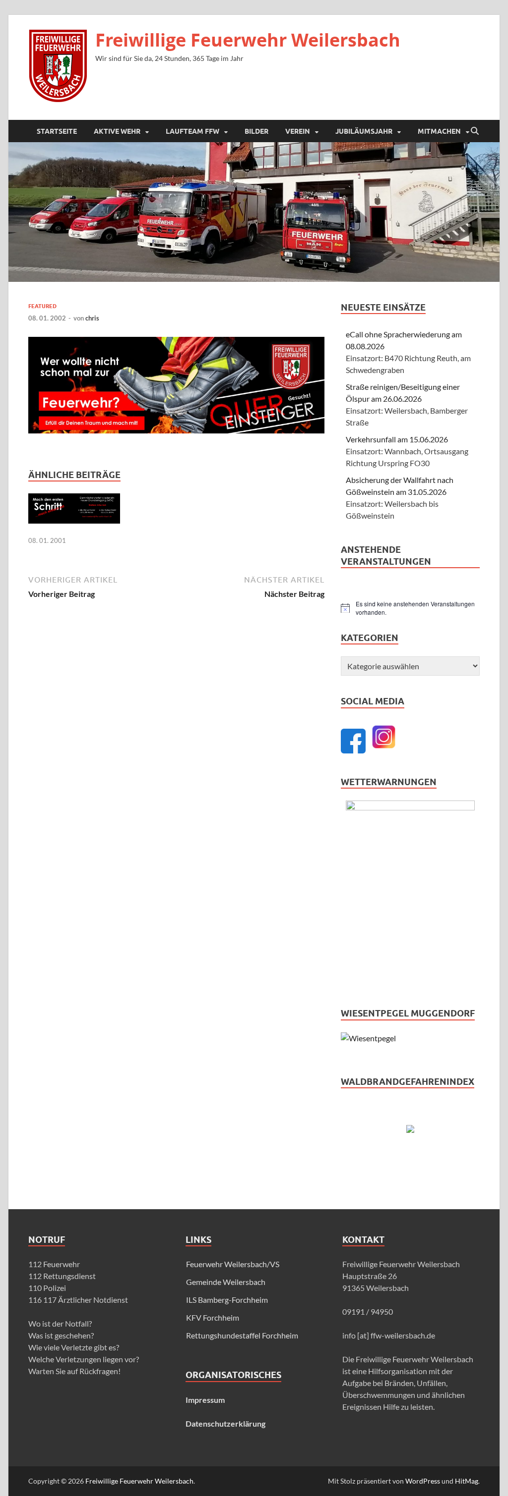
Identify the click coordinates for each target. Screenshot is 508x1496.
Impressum (205, 1399)
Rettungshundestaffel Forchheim (242, 1335)
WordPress (422, 1481)
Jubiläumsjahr (363, 131)
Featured (42, 306)
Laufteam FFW (192, 131)
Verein (297, 131)
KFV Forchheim (212, 1317)
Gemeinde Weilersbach (225, 1281)
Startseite (57, 131)
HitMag (466, 1481)
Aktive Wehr (117, 131)
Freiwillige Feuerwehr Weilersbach (247, 40)
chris (92, 318)
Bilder (256, 131)
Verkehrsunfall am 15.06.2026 (397, 439)
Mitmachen (439, 131)
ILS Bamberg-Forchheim (227, 1299)
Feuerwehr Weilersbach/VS (232, 1264)
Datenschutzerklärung (225, 1423)
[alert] (410, 608)
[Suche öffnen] (474, 131)
